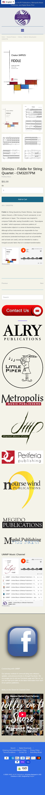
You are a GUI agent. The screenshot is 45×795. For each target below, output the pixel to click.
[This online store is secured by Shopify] (22, 770)
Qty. (3, 185)
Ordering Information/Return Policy (15, 750)
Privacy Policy (35, 750)
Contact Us (23, 752)
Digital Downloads (25, 748)
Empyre (31, 776)
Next (41, 283)
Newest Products (11, 37)
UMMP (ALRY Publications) (16, 774)
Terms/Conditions (9, 752)
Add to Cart (22, 199)
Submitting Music (36, 752)
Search (13, 748)
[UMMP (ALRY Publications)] (22, 24)
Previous (5, 283)
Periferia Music (6, 177)
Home (3, 37)
